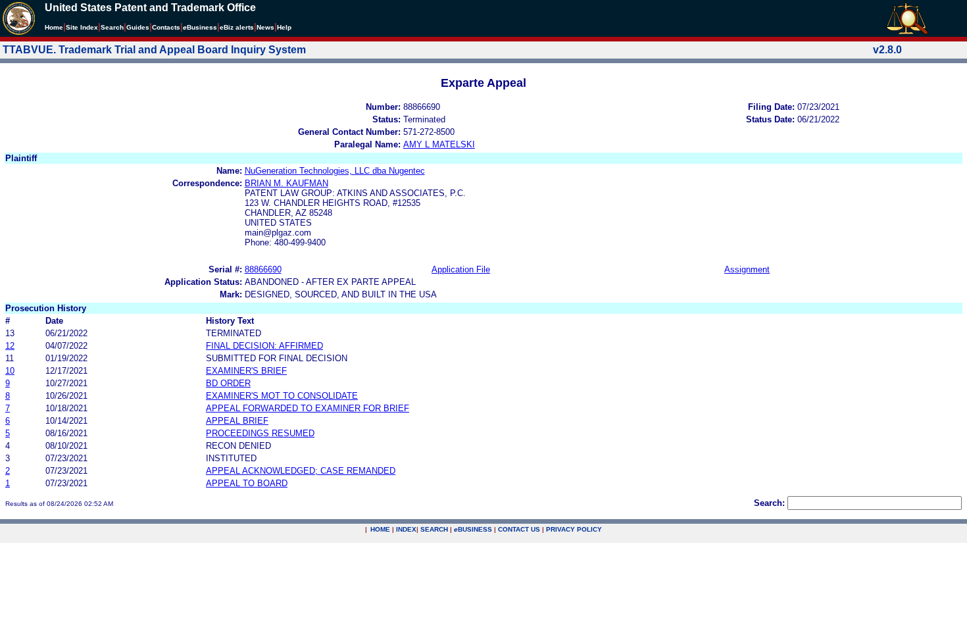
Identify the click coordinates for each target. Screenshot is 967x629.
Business (200, 27)
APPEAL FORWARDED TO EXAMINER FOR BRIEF (307, 408)
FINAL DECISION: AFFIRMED (264, 346)
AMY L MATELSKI (439, 144)
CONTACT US (519, 529)
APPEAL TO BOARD (246, 483)
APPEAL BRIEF (237, 421)
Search (112, 27)
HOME (380, 529)
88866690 (263, 269)
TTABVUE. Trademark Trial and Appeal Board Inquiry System (154, 49)
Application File (461, 269)
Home (54, 27)
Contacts (166, 27)
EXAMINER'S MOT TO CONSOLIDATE (282, 396)
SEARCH (434, 529)
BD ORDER (228, 383)
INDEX (406, 529)
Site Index (82, 27)
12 (9, 346)
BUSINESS (473, 529)
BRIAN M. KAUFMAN (286, 183)
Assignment (747, 269)
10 (9, 371)
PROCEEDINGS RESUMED (260, 433)
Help (284, 27)
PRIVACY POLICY (574, 529)
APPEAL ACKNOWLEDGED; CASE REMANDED (300, 471)
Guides (137, 27)
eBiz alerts (237, 27)
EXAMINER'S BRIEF (246, 371)
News (265, 27)
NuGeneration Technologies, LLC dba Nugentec (335, 171)
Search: (769, 503)
